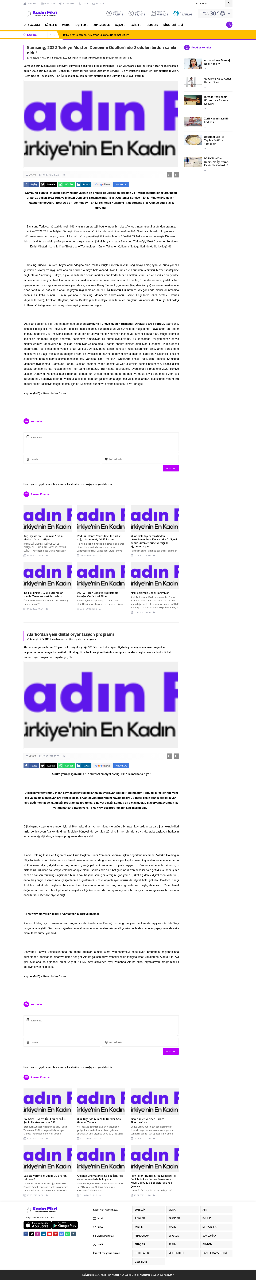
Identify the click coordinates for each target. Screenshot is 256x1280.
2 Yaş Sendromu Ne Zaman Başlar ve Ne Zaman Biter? (96, 34)
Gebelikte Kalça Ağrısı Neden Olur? (217, 80)
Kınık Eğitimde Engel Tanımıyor (150, 592)
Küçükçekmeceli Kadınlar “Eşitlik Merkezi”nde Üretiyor (43, 537)
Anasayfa (34, 58)
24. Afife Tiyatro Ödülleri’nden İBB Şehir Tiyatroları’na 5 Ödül (45, 1120)
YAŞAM (45, 58)
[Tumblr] (73, 1234)
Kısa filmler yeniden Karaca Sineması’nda (147, 1120)
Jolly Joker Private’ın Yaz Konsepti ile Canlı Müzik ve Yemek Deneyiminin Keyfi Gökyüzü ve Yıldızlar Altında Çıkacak (153, 1181)
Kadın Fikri (106, 1275)
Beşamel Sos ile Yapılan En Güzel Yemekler (214, 140)
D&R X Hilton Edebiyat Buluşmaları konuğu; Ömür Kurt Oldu (98, 594)
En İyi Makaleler (90, 1275)
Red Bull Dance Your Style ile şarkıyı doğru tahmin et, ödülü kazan (99, 537)
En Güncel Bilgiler (130, 1275)
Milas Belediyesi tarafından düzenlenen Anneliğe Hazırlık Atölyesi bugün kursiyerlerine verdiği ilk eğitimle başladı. (154, 541)
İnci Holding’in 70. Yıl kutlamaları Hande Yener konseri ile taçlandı (44, 594)
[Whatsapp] (67, 1234)
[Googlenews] (61, 1234)
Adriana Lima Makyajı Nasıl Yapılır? (217, 62)
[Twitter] (31, 1234)
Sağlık (116, 1275)
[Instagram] (37, 1234)
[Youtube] (49, 1234)
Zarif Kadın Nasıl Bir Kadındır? (216, 120)
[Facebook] (26, 1234)
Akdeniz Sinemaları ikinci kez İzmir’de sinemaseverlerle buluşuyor (100, 1177)
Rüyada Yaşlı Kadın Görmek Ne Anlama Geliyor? (216, 100)
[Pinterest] (55, 1234)
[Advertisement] (11, 52)
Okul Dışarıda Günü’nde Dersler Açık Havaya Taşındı (99, 1120)
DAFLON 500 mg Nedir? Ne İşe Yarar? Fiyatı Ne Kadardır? (216, 162)
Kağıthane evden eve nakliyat (156, 1275)
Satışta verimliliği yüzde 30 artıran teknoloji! (45, 1177)
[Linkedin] (43, 1234)
